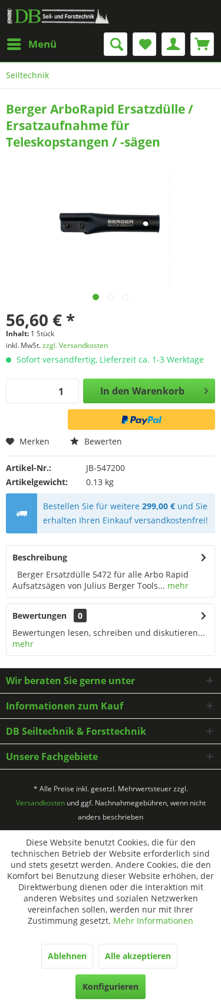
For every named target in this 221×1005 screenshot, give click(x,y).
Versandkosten (40, 803)
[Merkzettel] (144, 44)
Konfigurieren (110, 986)
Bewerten (102, 441)
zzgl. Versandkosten (75, 345)
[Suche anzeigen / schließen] (115, 44)
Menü (42, 44)
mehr (177, 585)
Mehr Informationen (153, 920)
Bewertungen (39, 615)
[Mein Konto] (173, 44)
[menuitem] (31, 44)
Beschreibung (39, 557)
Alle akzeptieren (138, 955)
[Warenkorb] (202, 44)
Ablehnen (67, 955)
